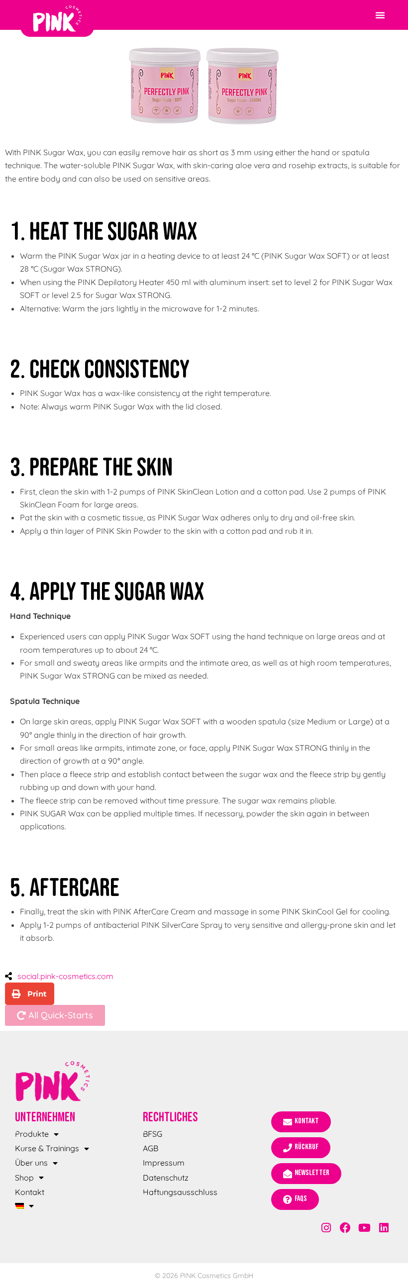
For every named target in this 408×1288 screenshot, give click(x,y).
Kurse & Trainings (47, 1148)
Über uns (31, 1163)
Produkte (32, 1134)
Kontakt (29, 1192)
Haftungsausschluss (180, 1192)
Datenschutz (166, 1178)
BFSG (152, 1134)
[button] (380, 14)
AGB (150, 1148)
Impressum (164, 1163)
